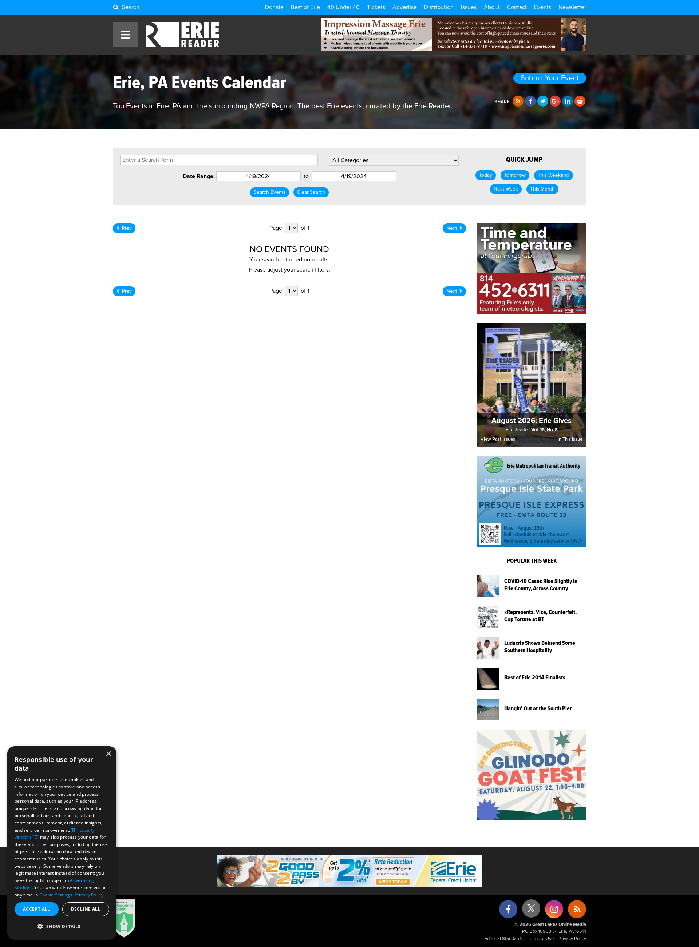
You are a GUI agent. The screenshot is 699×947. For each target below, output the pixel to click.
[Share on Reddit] (579, 101)
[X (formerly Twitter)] (531, 911)
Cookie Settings (55, 895)
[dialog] (61, 843)
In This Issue (570, 439)
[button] (62, 926)
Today (485, 175)
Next (451, 228)
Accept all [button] (36, 909)
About (491, 7)
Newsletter (572, 7)
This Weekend (553, 175)
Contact (517, 7)
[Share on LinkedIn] (567, 101)
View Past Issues (498, 439)
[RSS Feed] (518, 101)
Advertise (404, 7)
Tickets (376, 7)
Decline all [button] (85, 909)
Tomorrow (515, 175)
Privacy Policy (572, 938)
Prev (127, 228)
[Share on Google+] (555, 101)
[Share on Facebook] (530, 101)
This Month (542, 189)
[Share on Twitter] (542, 101)
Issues (469, 7)
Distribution (439, 7)
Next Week (506, 189)
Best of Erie (305, 7)
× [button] (108, 754)
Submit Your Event (550, 78)
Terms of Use (541, 938)
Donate (274, 7)
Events (542, 7)
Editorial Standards (504, 938)
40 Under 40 (343, 7)
